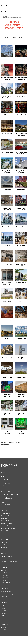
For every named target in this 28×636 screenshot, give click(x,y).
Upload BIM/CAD (5, 572)
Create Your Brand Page (7, 594)
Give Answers (4, 570)
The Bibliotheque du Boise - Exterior (21, 134)
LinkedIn (3, 605)
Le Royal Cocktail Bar (21, 59)
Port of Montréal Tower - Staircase (7, 376)
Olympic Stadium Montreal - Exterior (7, 190)
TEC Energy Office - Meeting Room (7, 283)
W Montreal (7, 115)
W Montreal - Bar (7, 133)
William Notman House (21, 190)
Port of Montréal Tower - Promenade (21, 376)
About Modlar (4, 539)
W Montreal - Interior (21, 115)
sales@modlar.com (6, 479)
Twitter (3, 615)
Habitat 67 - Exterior (7, 357)
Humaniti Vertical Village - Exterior (7, 97)
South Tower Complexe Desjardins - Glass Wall (21, 415)
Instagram (3, 610)
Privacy (13, 627)
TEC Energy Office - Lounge (21, 264)
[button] (14, 448)
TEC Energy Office (7, 264)
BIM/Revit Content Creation (8, 520)
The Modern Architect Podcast (9, 561)
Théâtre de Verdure (21, 283)
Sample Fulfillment (6, 530)
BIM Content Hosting (6, 523)
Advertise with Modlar (6, 591)
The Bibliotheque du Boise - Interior (21, 153)
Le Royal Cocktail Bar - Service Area (21, 78)
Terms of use (21, 627)
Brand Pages (4, 596)
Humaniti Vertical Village (21, 97)
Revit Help (3, 580)
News (2, 558)
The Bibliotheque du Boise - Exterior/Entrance (7, 153)
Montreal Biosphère (7, 59)
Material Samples (5, 582)
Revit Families (4, 575)
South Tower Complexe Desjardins (7, 396)
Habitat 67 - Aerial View (21, 339)
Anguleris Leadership (6, 515)
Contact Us (4, 547)
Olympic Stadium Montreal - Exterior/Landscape (7, 172)
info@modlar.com (5, 485)
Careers (3, 544)
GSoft (21, 301)
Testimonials (4, 542)
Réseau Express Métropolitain (7, 302)
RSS (5, 629)
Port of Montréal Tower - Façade (21, 358)
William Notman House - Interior (7, 209)
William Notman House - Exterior (21, 209)
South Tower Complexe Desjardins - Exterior (21, 433)
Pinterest (3, 608)
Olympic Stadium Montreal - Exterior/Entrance (21, 172)
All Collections (4, 16)
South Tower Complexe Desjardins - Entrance (7, 433)
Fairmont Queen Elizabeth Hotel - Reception (21, 247)
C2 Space (7, 245)
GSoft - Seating (7, 320)
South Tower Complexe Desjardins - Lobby (21, 396)
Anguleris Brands (5, 513)
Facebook (3, 613)
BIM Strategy (4, 518)
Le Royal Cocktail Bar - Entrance (7, 78)
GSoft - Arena (21, 320)
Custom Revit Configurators (8, 528)
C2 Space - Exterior (7, 227)
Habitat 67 (7, 338)
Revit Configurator (6, 577)
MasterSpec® (4, 525)
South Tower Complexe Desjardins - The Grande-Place (7, 415)
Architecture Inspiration (7, 556)
